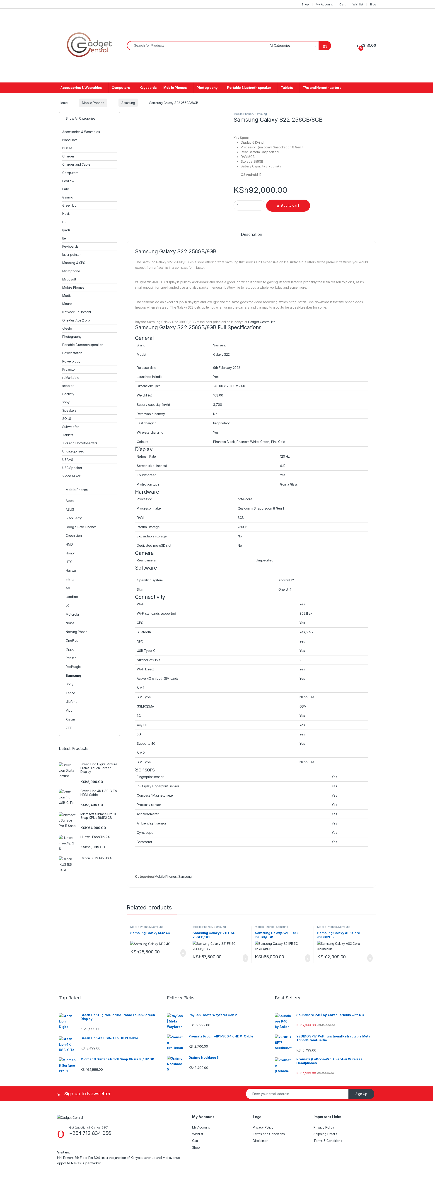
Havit (66, 213)
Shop (305, 4)
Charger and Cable (76, 164)
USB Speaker (72, 468)
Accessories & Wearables (81, 87)
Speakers (69, 410)
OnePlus (72, 640)
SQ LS (66, 419)
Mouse (67, 304)
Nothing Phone (76, 632)
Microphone (71, 271)
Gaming (67, 197)
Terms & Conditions (328, 1141)
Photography (207, 87)
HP (64, 222)
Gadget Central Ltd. (262, 322)
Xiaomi (70, 719)
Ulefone (71, 701)
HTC (69, 562)
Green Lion (70, 205)
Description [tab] (251, 234)
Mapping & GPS (73, 263)
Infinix (70, 579)
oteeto (67, 328)
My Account (324, 4)
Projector (69, 369)
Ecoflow (68, 181)
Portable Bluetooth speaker (249, 87)
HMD (69, 544)
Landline (72, 597)
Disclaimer (260, 1141)
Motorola (72, 614)
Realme (71, 658)
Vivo (69, 710)
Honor (70, 553)
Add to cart (290, 205)
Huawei (71, 571)
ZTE (69, 728)
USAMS (67, 460)
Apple (70, 501)
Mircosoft (69, 279)
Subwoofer (70, 427)
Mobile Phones (175, 87)
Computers (121, 87)
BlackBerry (74, 518)
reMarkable (70, 378)
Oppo (70, 649)
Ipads (66, 230)
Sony (69, 684)
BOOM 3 (68, 148)
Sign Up (361, 1094)
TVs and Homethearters (322, 87)
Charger (68, 156)
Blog (373, 4)
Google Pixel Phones (81, 527)
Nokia (70, 623)
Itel (64, 238)
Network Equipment (76, 312)
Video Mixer (71, 476)
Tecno (70, 693)
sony (65, 402)
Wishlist (358, 4)
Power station (72, 353)
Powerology (71, 361)
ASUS (70, 509)
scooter (68, 386)
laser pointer (71, 254)
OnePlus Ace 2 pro (76, 320)
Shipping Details (325, 1134)
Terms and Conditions (269, 1134)
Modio (67, 295)
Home (63, 103)
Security (68, 394)
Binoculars (69, 140)
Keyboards (148, 87)
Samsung (128, 103)
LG (68, 605)
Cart (342, 4)
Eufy (65, 189)
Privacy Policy (263, 1127)
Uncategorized (73, 451)
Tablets (287, 87)
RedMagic (73, 667)
